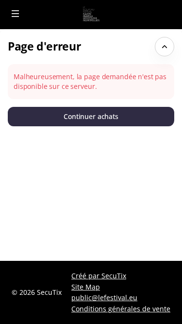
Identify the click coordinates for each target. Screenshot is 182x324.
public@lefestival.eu (104, 297)
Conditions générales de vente (120, 308)
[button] (15, 13)
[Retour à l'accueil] (91, 14)
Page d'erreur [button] (44, 46)
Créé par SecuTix (98, 275)
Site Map (85, 286)
